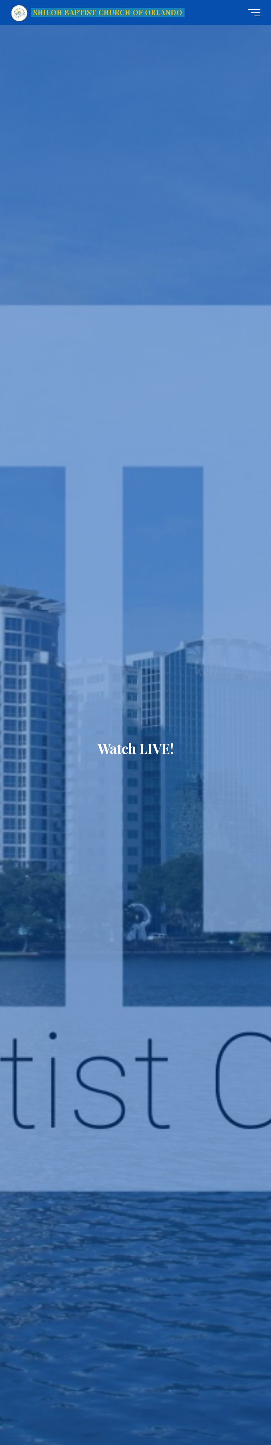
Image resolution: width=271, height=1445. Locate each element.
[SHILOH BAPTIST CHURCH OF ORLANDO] (19, 12)
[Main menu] (254, 12)
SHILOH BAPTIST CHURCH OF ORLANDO (108, 12)
